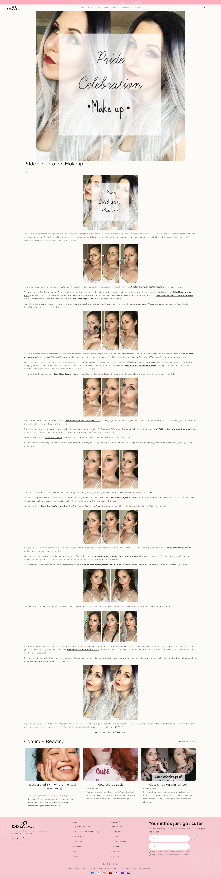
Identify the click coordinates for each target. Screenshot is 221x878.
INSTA (111, 732)
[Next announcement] (196, 2)
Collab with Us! (78, 836)
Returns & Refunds (118, 841)
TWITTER (121, 732)
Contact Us (115, 856)
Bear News (77, 846)
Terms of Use (116, 827)
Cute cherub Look (110, 784)
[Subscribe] (194, 838)
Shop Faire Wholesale (81, 827)
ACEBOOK (100, 732)
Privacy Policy (116, 832)
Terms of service (99, 868)
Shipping (114, 836)
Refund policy (74, 868)
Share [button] (28, 172)
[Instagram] (13, 838)
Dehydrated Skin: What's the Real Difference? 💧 (52, 786)
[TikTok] (18, 838)
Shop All (76, 856)
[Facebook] (23, 838)
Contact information (115, 868)
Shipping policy (130, 868)
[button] (203, 7)
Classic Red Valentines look (168, 784)
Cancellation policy (145, 868)
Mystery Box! (78, 841)
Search (75, 851)
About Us (115, 851)
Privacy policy (86, 868)
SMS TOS (115, 846)
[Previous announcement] (25, 2)
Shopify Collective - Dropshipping (86, 832)
